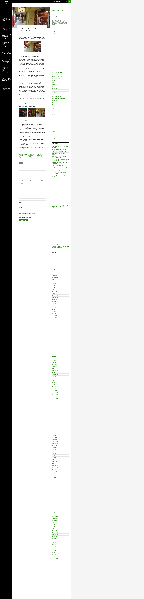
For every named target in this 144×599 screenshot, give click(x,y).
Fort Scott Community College (57, 70)
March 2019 (54, 435)
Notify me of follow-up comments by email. (27, 213)
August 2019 (54, 425)
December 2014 (55, 532)
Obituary (53, 102)
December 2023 (55, 319)
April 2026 (54, 263)
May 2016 (53, 504)
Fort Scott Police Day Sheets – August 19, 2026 (60, 178)
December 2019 (55, 416)
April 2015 (54, 526)
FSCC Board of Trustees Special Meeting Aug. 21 (60, 182)
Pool (53, 108)
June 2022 (54, 356)
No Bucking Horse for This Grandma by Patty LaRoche (59, 235)
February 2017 (54, 485)
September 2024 (55, 301)
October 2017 (54, 469)
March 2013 (54, 554)
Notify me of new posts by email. (25, 217)
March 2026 (54, 265)
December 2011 (55, 572)
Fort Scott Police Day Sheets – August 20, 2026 (60, 149)
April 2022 (54, 360)
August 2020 (54, 400)
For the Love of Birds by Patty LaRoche (58, 165)
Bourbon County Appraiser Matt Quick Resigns (6, 43)
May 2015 (53, 524)
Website (20, 207)
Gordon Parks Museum (56, 78)
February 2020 (54, 412)
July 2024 (53, 305)
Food (53, 64)
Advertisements (54, 31)
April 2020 (54, 408)
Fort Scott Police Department (57, 74)
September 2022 (55, 350)
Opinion (53, 104)
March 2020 (54, 410)
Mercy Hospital (54, 100)
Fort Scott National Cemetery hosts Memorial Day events (29, 172)
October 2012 (54, 556)
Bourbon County (55, 41)
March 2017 (54, 483)
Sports (53, 118)
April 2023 (54, 335)
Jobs (53, 90)
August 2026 (54, 254)
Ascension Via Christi (56, 39)
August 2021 (54, 376)
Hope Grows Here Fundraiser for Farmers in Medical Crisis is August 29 (59, 194)
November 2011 (55, 574)
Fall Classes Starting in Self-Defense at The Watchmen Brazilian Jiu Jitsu (59, 163)
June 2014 (54, 542)
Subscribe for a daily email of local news (59, 10)
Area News (54, 35)
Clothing (53, 49)
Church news (54, 47)
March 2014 (54, 544)
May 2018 (53, 455)
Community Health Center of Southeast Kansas (60, 51)
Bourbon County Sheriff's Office (57, 43)
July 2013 (53, 548)
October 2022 (54, 348)
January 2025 (54, 293)
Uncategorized (54, 122)
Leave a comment (37, 32)
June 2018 (54, 453)
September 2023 (55, 325)
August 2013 (54, 546)
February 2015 (54, 530)
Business (20, 26)
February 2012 (54, 568)
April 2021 (54, 384)
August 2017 (54, 473)
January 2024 (54, 317)
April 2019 (54, 433)
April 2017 (54, 481)
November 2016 (55, 491)
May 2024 (53, 309)
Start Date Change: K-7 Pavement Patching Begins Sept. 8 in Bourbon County (59, 157)
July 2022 (53, 354)
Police (53, 106)
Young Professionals (55, 138)
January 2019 (54, 439)
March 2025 (54, 289)
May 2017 (53, 479)
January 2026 (54, 269)
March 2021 (54, 386)
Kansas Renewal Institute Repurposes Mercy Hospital (60, 210)
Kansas (53, 94)
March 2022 (54, 362)
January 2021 (54, 390)
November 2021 (55, 370)
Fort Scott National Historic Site (57, 72)
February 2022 (54, 364)
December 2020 (55, 392)
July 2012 (53, 562)
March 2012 (54, 566)
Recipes (53, 110)
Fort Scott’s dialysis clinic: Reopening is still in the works (6, 82)
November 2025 (55, 273)
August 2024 (54, 303)
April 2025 (54, 287)
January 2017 (54, 487)
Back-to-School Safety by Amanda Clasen (59, 151)
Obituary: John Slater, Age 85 (57, 180)
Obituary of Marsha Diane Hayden (58, 170)
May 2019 (53, 431)
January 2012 (54, 570)
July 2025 (53, 281)
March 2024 (54, 313)
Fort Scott (24, 26)
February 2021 (54, 388)
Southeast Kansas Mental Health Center (59, 116)
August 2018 (54, 449)
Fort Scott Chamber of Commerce (58, 68)
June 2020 (54, 404)
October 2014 (54, 536)
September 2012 (55, 558)
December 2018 (55, 441)
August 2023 (54, 327)
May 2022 (53, 358)
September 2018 (55, 447)
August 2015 (54, 522)
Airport (53, 33)
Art (52, 37)
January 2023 (54, 342)
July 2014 (53, 540)
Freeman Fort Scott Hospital (57, 76)
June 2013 (54, 550)
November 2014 (55, 534)
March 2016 (54, 508)
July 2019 (53, 427)
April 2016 (54, 506)
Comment (21, 183)
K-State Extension (55, 92)
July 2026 (53, 256)
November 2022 (55, 346)
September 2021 (55, 374)
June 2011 (54, 581)
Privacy (66, 1)
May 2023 (53, 333)
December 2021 (55, 368)
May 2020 (53, 406)
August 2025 (54, 279)
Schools (53, 112)
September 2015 (55, 520)
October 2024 (54, 299)
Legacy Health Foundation (56, 96)
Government (54, 80)
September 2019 (55, 423)
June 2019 (54, 429)
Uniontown (54, 124)
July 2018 (53, 451)
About (54, 1)
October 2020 (54, 396)
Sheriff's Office (54, 114)
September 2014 (55, 538)
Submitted (54, 120)
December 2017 (55, 465)
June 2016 (54, 502)
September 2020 (55, 398)
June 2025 (54, 283)
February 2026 (54, 267)
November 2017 (55, 467)
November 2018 (55, 443)
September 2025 (55, 277)
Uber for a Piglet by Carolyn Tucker (61, 212)
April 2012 (54, 564)
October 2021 (54, 372)
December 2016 (55, 489)
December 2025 (55, 271)
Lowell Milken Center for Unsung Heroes (59, 98)
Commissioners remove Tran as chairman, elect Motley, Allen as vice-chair (60, 191)
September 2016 (55, 495)
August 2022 (54, 352)
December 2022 (55, 344)
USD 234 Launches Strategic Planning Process (6, 55)
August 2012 (54, 560)
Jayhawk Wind (54, 88)
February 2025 (54, 291)
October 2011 (54, 576)
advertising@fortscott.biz (56, 22)
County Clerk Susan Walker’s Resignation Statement (59, 223)
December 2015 (55, 514)
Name (20, 197)
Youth (53, 126)
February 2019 (54, 437)
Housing (53, 86)
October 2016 (54, 493)
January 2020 (54, 414)
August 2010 (54, 583)
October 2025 (54, 275)
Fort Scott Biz (5, 1)
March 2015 (54, 528)
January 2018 (54, 463)
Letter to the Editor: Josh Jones (62, 225)
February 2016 (54, 510)
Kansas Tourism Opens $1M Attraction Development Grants (60, 215)
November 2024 (55, 297)
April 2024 (54, 311)
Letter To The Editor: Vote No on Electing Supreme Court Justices (60, 206)
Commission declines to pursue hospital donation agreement (6, 86)
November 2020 (55, 394)
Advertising (58, 1)
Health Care (54, 82)
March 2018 (54, 459)
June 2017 (54, 477)
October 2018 (54, 445)
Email (20, 202)
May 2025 (53, 285)
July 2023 (53, 329)
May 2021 (53, 382)
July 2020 (53, 402)
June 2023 (54, 331)
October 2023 (54, 323)
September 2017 (55, 471)
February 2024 (54, 315)
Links (62, 1)
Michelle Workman (29, 32)
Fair (52, 62)
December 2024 (55, 295)
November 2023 (55, 321)
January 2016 (54, 512)
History (53, 84)
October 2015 (54, 518)
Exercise (53, 60)
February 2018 (54, 461)
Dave (53, 212)
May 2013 (53, 552)
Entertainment (54, 58)
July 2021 (53, 378)
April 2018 (54, 457)
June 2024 (54, 307)
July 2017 (53, 475)
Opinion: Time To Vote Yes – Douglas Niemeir (6, 89)
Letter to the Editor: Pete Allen (63, 217)
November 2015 (55, 516)
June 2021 (54, 380)
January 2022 (54, 366)
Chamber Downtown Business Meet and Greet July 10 (31, 155)
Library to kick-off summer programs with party (27, 168)
